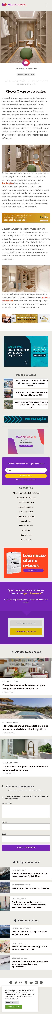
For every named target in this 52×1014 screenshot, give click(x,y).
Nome (4, 822)
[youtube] (31, 983)
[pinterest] (26, 982)
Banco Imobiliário (26, 507)
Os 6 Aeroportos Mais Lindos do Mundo (30, 888)
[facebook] (10, 982)
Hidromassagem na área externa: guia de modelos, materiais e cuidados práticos (25, 727)
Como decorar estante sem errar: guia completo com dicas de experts (23, 687)
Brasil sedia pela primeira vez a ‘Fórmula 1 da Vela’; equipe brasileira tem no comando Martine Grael (29, 905)
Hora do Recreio (26, 525)
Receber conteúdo (26, 631)
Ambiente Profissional (26, 497)
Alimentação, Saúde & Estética (26, 493)
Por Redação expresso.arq (26, 69)
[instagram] (20, 982)
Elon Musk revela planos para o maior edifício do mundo (29, 933)
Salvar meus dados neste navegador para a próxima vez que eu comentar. (27, 797)
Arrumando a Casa (26, 74)
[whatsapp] (41, 982)
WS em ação (26, 539)
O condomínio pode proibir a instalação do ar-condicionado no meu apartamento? (30, 964)
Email (4, 834)
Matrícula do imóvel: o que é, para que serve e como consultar (29, 948)
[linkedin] (36, 982)
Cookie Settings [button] (11, 1002)
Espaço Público (26, 521)
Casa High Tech (26, 511)
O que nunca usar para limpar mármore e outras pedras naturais (25, 768)
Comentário (7, 803)
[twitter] (15, 983)
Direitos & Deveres (26, 516)
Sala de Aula (26, 535)
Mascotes (26, 530)
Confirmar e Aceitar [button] (14, 1007)
